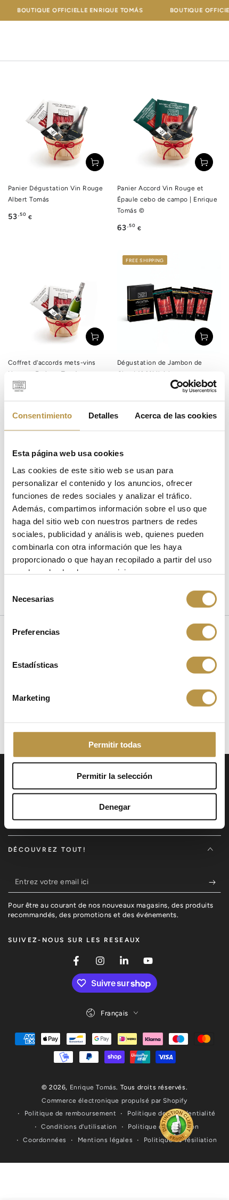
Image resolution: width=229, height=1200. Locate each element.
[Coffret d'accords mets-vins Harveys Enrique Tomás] (60, 302)
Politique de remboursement (70, 1113)
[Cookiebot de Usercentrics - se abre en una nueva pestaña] (170, 386)
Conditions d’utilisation (79, 1126)
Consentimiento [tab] (42, 415)
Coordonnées (45, 1140)
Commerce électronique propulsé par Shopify (114, 1100)
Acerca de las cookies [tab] (176, 415)
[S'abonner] (215, 882)
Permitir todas (114, 744)
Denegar (114, 806)
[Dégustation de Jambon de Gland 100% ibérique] (169, 302)
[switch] (201, 632)
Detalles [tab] (103, 415)
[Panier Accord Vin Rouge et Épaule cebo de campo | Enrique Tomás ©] (169, 127)
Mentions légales (105, 1140)
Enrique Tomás (93, 1087)
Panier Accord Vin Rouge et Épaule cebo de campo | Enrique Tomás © (167, 199)
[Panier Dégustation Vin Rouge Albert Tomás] (60, 127)
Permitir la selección (114, 775)
